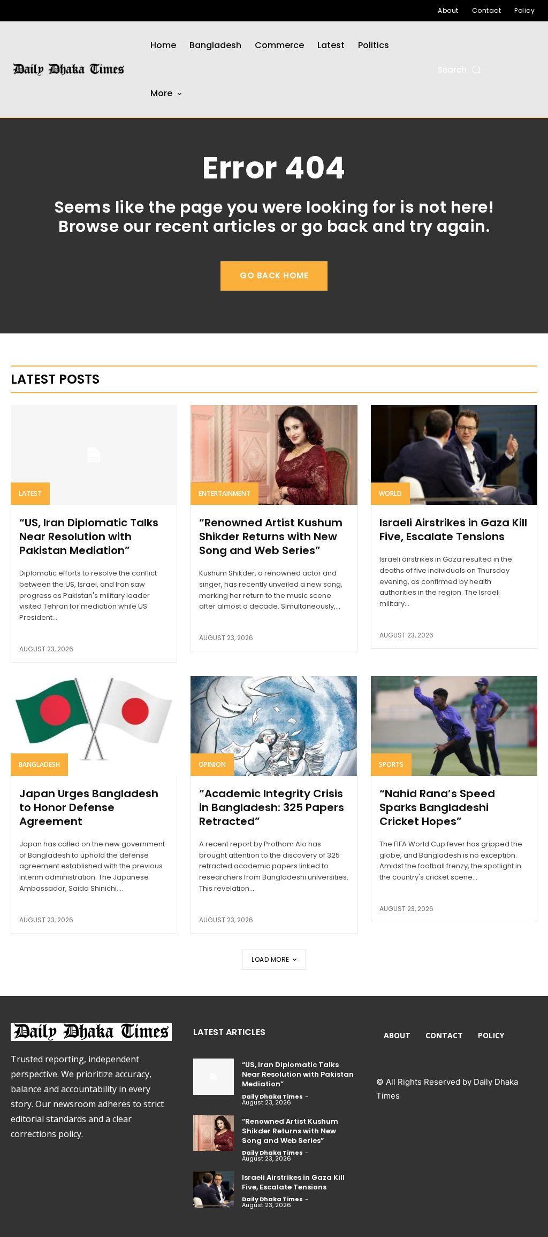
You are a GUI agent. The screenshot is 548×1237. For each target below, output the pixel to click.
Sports (391, 764)
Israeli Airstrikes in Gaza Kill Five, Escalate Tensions (453, 529)
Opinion (212, 764)
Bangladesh (39, 764)
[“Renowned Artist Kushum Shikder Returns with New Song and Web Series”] (274, 455)
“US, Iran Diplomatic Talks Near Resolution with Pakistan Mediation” (88, 536)
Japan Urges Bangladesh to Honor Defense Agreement (88, 807)
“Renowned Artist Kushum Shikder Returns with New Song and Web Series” (270, 536)
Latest (30, 493)
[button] (460, 70)
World (390, 493)
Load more (271, 959)
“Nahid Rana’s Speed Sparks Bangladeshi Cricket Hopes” (437, 807)
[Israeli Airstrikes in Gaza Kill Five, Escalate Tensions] (454, 455)
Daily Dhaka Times (272, 1096)
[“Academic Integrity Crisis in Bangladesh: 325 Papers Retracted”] (274, 726)
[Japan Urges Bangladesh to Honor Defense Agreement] (94, 726)
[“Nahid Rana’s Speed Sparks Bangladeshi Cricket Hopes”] (454, 726)
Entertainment (224, 493)
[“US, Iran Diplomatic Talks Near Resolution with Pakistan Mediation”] (94, 455)
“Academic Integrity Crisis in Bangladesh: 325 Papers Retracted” (271, 807)
